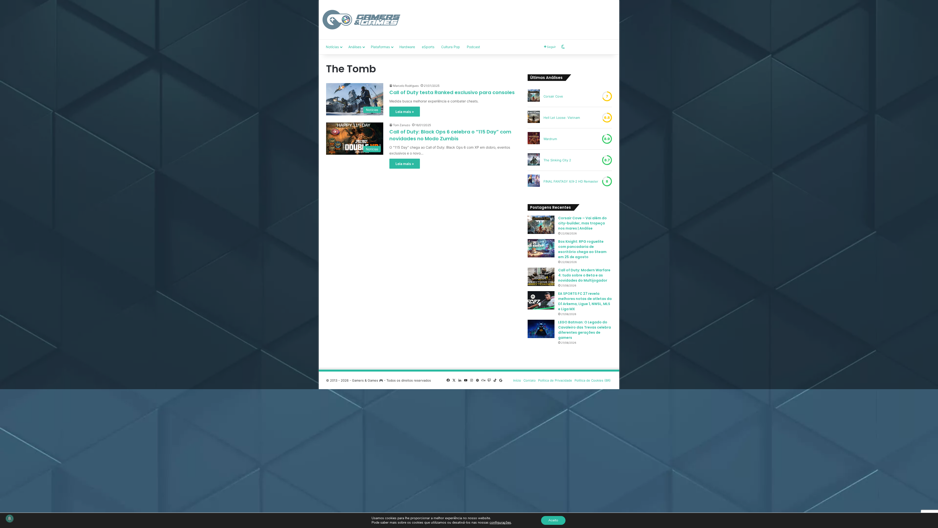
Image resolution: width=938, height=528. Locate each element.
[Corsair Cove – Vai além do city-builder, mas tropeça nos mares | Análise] (541, 225)
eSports (428, 47)
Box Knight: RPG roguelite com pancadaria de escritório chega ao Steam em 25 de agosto (582, 249)
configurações (500, 522)
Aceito (553, 520)
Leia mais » (404, 112)
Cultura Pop (450, 47)
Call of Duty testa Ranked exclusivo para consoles (452, 92)
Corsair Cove (553, 96)
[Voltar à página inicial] (361, 20)
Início (517, 380)
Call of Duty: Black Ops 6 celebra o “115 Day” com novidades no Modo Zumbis (450, 135)
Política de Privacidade (555, 380)
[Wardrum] (534, 139)
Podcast (473, 47)
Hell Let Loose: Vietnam (562, 118)
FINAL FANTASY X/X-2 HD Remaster (571, 181)
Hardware (407, 47)
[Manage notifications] (9, 518)
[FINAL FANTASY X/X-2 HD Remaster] (534, 181)
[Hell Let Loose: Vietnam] (534, 117)
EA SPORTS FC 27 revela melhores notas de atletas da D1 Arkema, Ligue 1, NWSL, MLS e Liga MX (585, 301)
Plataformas (380, 47)
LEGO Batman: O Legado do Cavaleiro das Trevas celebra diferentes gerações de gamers (584, 330)
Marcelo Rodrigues (406, 86)
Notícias (332, 47)
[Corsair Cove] (534, 96)
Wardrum (550, 139)
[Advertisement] (519, 16)
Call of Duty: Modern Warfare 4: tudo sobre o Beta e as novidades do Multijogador (584, 275)
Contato (529, 380)
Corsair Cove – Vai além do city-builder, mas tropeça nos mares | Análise (582, 223)
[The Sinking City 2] (534, 160)
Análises (354, 47)
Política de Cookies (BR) (593, 380)
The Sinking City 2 (557, 160)
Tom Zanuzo (401, 125)
